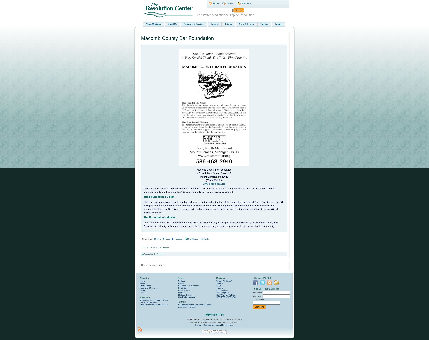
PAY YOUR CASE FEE (225, 295)
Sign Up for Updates (186, 297)
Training (219, 288)
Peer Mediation (222, 290)
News (142, 290)
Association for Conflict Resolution (154, 300)
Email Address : (259, 299)
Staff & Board (145, 286)
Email (168, 239)
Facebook (179, 239)
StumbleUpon (193, 239)
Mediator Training (185, 295)
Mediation (182, 293)
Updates (181, 281)
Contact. (198, 325)
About (142, 283)
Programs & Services (149, 288)
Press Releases (184, 290)
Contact (143, 293)
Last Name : (258, 296)
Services (220, 283)
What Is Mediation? (224, 281)
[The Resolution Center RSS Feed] (140, 330)
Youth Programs (222, 293)
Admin (166, 248)
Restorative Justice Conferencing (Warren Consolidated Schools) (195, 306)
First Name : (258, 292)
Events (181, 283)
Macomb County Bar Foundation (177, 38)
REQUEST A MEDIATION (226, 297)
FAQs (218, 286)
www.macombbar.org (214, 183)
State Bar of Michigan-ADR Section (154, 305)
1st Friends (158, 254)
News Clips (183, 288)
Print (159, 239)
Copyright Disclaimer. (212, 325)
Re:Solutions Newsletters (188, 286)
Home (142, 281)
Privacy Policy (228, 325)
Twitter (206, 239)
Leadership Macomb (148, 302)
